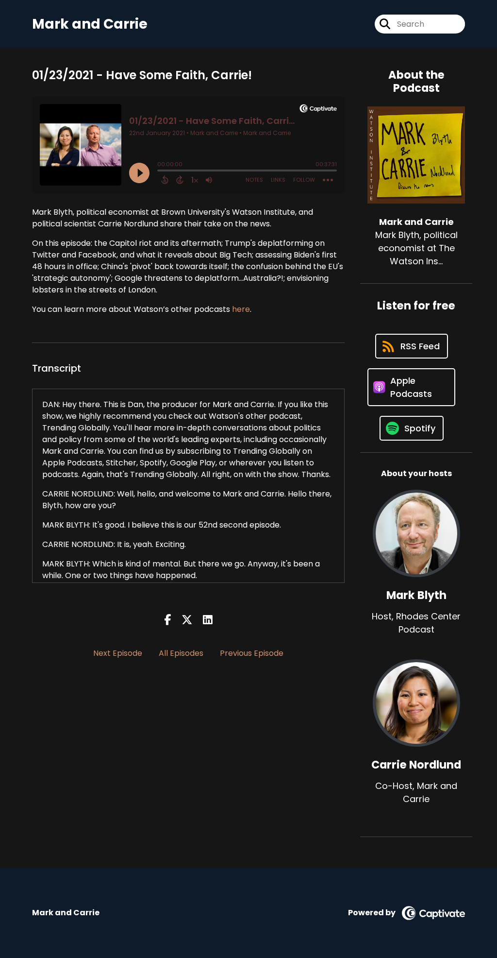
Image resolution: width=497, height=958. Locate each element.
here (241, 309)
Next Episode (117, 653)
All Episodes (181, 653)
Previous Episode (251, 653)
